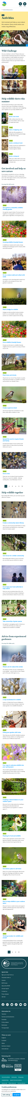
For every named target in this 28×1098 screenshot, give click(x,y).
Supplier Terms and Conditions (16, 1080)
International (5, 1049)
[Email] (25, 1004)
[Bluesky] (11, 1004)
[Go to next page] (22, 486)
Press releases (5, 994)
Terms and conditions (6, 1077)
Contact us (4, 991)
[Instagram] (7, 1004)
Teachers (4, 1014)
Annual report (5, 988)
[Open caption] (27, 45)
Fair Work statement (21, 1083)
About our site (4, 1083)
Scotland (4, 1040)
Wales (3, 1043)
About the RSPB (6, 986)
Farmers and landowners (8, 1017)
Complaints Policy (5, 1080)
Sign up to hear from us (8, 975)
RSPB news (4, 983)
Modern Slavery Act (12, 1083)
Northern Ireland (6, 1046)
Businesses (4, 1025)
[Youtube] (20, 1004)
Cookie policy (14, 1077)
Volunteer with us (6, 977)
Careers (4, 980)
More (16, 1060)
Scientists (4, 1019)
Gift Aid (3, 997)
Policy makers (5, 1022)
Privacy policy (20, 1077)
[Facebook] (3, 1004)
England (4, 1038)
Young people (5, 1028)
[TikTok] (16, 1004)
